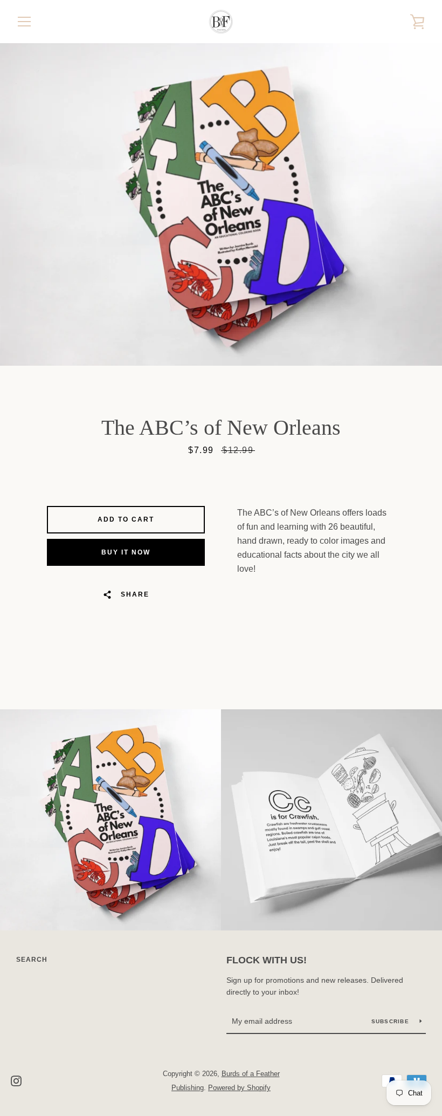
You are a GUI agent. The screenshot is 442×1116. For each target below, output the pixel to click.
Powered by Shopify (239, 1088)
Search (31, 959)
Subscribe (391, 1021)
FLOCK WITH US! (266, 960)
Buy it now (125, 552)
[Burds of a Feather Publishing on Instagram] (16, 1080)
